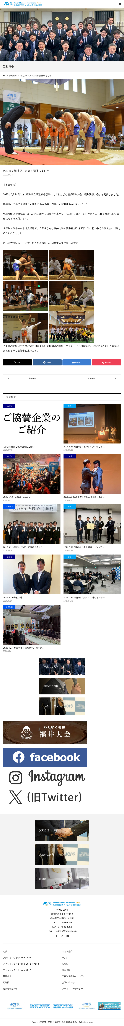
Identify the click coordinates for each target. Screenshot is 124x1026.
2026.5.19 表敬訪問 (12, 597)
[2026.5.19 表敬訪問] (31, 574)
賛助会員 (7, 976)
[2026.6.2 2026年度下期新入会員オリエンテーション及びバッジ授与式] (92, 474)
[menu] (120, 4)
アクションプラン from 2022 (17, 957)
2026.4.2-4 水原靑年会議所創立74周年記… (23, 647)
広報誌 (65, 963)
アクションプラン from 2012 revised (21, 963)
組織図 (6, 982)
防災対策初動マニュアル (73, 976)
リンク (65, 957)
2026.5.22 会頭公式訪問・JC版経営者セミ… (23, 547)
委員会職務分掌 (10, 988)
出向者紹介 (67, 951)
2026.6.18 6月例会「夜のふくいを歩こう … (84, 446)
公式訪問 (9, 506)
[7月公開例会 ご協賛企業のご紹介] (31, 423)
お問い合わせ (68, 982)
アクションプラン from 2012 (17, 970)
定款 (5, 951)
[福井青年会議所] (23, 4)
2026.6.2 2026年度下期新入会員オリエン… (84, 496)
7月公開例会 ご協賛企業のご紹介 (18, 446)
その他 (9, 406)
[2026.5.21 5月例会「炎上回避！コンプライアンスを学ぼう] (92, 524)
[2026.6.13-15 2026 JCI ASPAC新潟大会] (31, 474)
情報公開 (66, 970)
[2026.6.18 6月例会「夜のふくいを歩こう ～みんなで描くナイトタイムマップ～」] (92, 423)
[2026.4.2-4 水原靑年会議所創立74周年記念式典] (31, 625)
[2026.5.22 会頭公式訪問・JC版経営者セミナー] (31, 524)
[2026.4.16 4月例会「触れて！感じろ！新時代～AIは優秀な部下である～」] (92, 574)
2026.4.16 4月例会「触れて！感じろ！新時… (85, 597)
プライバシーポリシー (72, 988)
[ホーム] (4, 75)
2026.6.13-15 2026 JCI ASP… (16, 496)
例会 (69, 406)
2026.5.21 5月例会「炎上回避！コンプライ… (85, 547)
